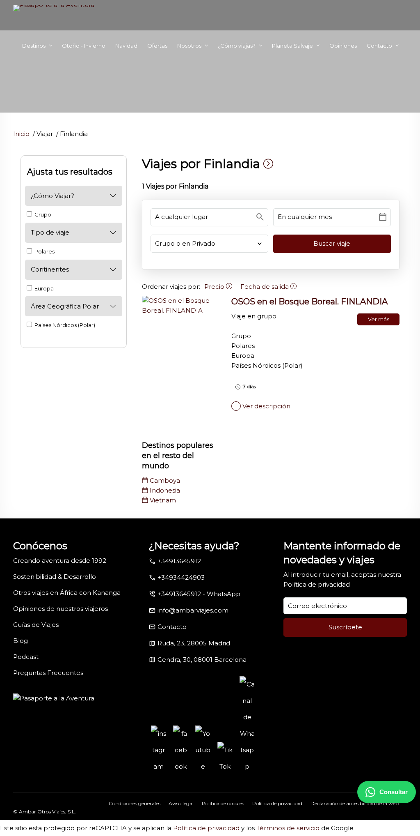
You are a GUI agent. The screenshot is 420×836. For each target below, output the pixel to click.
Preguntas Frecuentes (48, 673)
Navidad (126, 45)
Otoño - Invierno (83, 45)
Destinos (34, 45)
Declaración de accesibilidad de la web (354, 803)
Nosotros (189, 45)
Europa (43, 288)
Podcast (26, 657)
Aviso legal (181, 803)
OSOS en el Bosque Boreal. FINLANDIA (309, 301)
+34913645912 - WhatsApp (199, 594)
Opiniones (343, 45)
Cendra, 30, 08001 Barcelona (202, 659)
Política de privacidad (316, 584)
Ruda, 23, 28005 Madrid (194, 643)
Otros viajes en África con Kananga (67, 592)
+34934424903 (181, 577)
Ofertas (157, 45)
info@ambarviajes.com (193, 610)
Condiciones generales (134, 803)
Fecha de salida (265, 286)
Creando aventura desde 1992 (59, 560)
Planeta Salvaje (292, 45)
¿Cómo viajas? (237, 45)
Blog (20, 641)
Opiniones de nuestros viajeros (60, 609)
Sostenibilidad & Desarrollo (54, 576)
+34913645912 (179, 561)
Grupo (42, 214)
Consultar (393, 791)
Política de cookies (223, 803)
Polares (44, 251)
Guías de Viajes (36, 625)
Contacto (379, 45)
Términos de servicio (288, 828)
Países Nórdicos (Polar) (64, 325)
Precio (215, 286)
